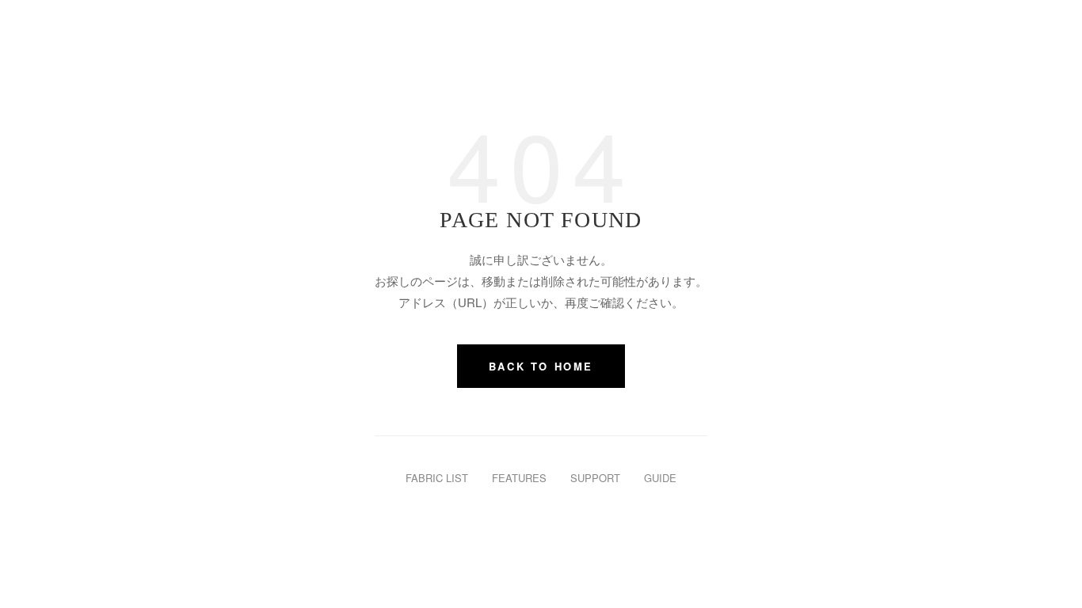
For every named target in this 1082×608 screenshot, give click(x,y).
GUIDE (660, 477)
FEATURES (519, 477)
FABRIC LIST (437, 477)
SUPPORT (595, 477)
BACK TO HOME (541, 366)
